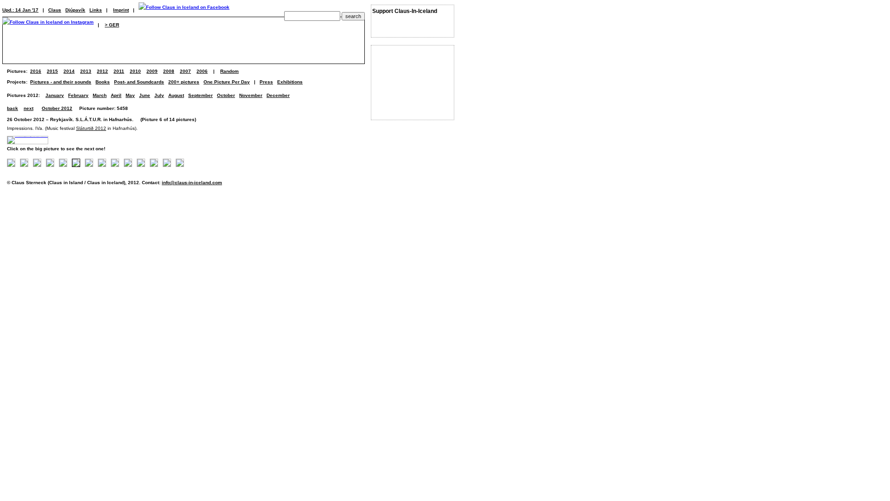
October (226, 95)
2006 (202, 71)
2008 (168, 71)
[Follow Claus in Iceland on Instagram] (48, 24)
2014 (69, 71)
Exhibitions (290, 81)
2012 (102, 71)
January (54, 95)
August (176, 95)
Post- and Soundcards (139, 81)
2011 (119, 71)
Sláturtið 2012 (91, 128)
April (116, 95)
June (144, 95)
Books (102, 81)
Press (266, 81)
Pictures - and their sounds (60, 81)
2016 (35, 71)
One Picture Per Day (226, 81)
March (100, 95)
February (78, 95)
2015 (52, 71)
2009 (152, 71)
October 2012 (57, 108)
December (278, 95)
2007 (185, 71)
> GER (112, 24)
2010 (135, 71)
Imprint (121, 10)
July (159, 95)
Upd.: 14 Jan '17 (20, 10)
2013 (85, 71)
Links (95, 10)
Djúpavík (75, 10)
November (250, 95)
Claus (54, 10)
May (130, 95)
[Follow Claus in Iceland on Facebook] (184, 10)
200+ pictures (183, 81)
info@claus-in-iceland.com (192, 182)
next (28, 108)
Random (229, 71)
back (12, 108)
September (200, 95)
